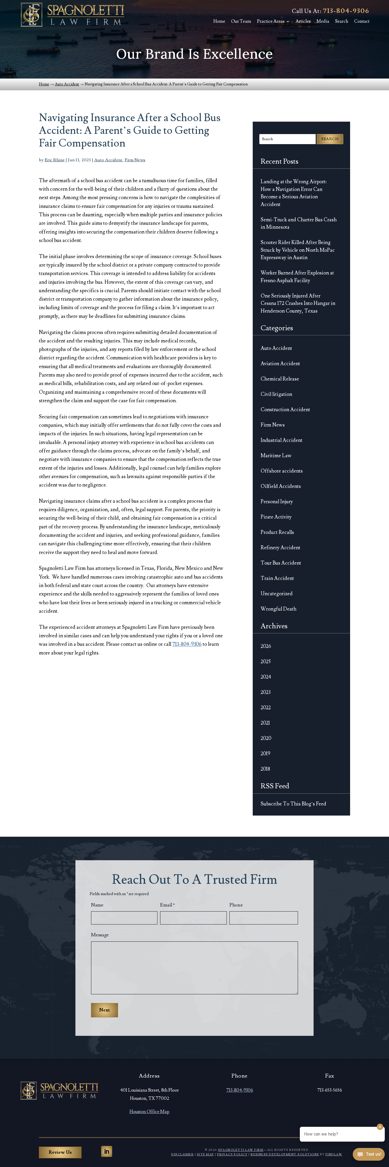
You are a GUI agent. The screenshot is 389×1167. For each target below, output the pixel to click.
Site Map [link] (205, 1154)
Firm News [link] (135, 160)
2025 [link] (266, 661)
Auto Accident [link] (108, 160)
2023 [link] (265, 692)
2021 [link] (265, 723)
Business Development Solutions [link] (285, 1154)
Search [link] (341, 21)
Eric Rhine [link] (55, 160)
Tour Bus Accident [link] (281, 563)
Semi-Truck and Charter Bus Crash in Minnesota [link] (299, 224)
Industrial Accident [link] (281, 440)
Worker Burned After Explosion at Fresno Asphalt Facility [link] (297, 277)
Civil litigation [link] (276, 394)
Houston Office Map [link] (149, 1112)
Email (167, 905)
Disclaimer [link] (182, 1154)
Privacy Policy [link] (232, 1154)
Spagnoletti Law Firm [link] (240, 1150)
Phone (236, 905)
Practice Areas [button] (270, 21)
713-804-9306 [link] (346, 11)
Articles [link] (303, 21)
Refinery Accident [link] (280, 547)
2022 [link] (266, 707)
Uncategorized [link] (277, 594)
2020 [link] (266, 738)
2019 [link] (265, 753)
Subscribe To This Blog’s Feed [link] (293, 804)
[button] (106, 1151)
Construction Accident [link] (285, 409)
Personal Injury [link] (277, 501)
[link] (72, 14)
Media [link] (322, 21)
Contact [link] (361, 21)
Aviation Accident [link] (280, 363)
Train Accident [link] (277, 578)
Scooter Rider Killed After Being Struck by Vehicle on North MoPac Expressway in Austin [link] (298, 250)
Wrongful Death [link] (278, 609)
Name (97, 905)
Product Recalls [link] (277, 532)
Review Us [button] (60, 1152)
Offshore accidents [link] (282, 471)
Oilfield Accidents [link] (281, 486)
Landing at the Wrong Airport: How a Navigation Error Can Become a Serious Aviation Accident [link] (294, 193)
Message (100, 935)
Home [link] (219, 21)
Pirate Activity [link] (276, 517)
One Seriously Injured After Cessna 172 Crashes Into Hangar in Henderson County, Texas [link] (298, 303)
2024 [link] (266, 677)
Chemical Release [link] (280, 379)
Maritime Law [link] (276, 455)
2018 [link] (265, 769)
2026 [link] (266, 646)
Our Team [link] (241, 21)
